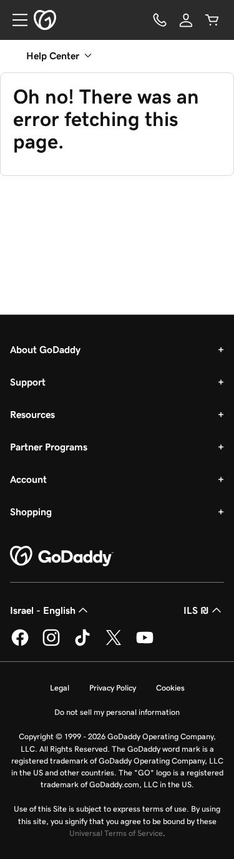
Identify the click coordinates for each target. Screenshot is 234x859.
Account (28, 479)
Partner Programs (48, 447)
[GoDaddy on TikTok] (82, 644)
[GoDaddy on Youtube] (145, 644)
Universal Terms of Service (116, 833)
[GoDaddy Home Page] (62, 556)
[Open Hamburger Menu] (15, 20)
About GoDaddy (45, 349)
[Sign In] (186, 20)
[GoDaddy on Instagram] (51, 644)
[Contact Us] (160, 20)
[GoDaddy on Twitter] (114, 644)
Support (28, 382)
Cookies (170, 688)
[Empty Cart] (212, 20)
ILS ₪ (196, 610)
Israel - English (43, 610)
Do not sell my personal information (117, 712)
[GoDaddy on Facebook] (20, 644)
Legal (59, 688)
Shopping (31, 512)
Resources (32, 414)
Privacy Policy (112, 688)
